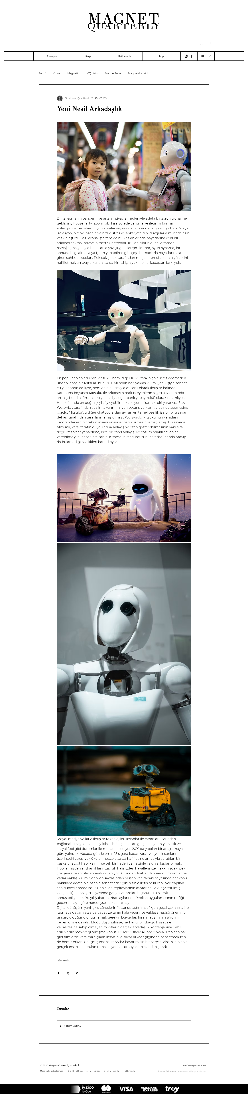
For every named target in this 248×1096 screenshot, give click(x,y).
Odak (56, 73)
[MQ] (186, 56)
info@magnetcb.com (194, 1065)
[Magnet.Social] (192, 56)
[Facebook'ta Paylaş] (58, 973)
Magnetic (73, 73)
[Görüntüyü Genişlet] (124, 498)
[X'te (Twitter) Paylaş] (67, 973)
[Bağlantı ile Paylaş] (76, 973)
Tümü (42, 73)
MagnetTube (113, 73)
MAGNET (124, 18)
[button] (209, 44)
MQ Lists (92, 73)
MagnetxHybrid (138, 73)
